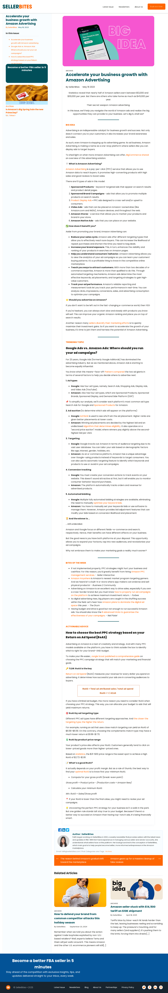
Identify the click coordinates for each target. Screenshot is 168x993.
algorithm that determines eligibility (102, 426)
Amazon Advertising (76, 169)
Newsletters (124, 7)
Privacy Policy (128, 987)
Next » (13, 115)
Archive (10, 106)
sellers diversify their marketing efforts (109, 323)
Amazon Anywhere (81, 578)
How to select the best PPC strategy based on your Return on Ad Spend (24, 60)
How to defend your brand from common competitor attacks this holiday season (77, 918)
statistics (80, 754)
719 (10, 115)
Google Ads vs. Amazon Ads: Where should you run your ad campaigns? (24, 50)
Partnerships (111, 987)
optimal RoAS (82, 771)
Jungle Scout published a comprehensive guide (115, 656)
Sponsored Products (104, 405)
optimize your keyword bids (108, 502)
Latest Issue (108, 7)
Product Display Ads (81, 200)
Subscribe (156, 6)
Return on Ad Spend (76, 673)
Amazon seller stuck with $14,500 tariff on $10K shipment (133, 909)
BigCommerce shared (137, 154)
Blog (86, 987)
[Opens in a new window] (60, 830)
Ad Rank (84, 416)
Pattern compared (114, 371)
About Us (139, 7)
